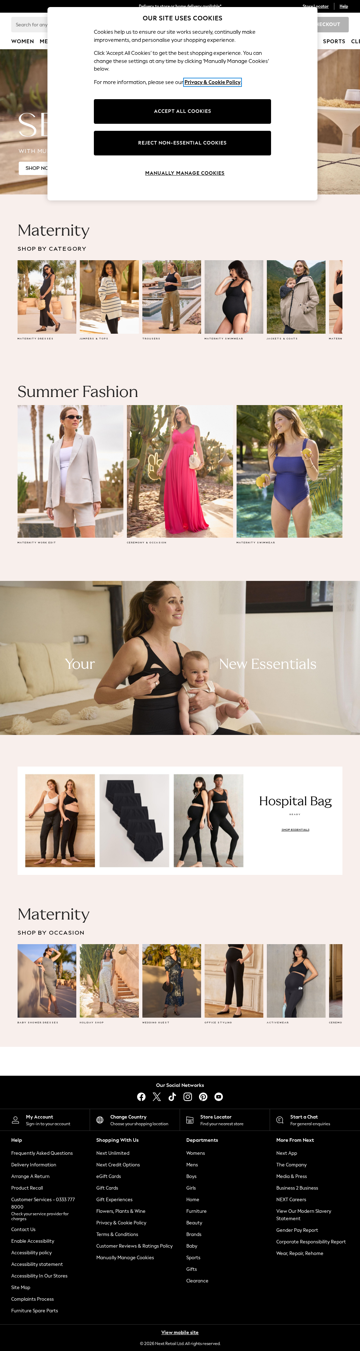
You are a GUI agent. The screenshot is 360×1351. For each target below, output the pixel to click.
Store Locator (316, 6)
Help (344, 6)
